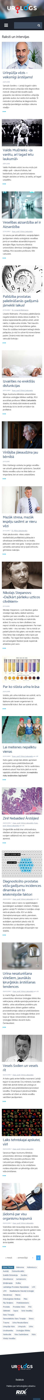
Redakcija (20, 1379)
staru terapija (8, 1314)
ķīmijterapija (7, 1283)
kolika (18, 1283)
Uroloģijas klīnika (23, 1330)
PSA (29, 1306)
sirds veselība (26, 1310)
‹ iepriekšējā (22, 1258)
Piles (25, 1299)
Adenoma (20, 1267)
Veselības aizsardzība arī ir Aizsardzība (22, 225)
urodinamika (8, 1330)
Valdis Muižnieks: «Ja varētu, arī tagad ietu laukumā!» (18, 154)
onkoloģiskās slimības (11, 1299)
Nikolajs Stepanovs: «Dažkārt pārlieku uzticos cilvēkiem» (21, 597)
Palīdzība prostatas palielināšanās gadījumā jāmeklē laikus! (20, 301)
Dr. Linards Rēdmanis (20, 310)
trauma (6, 1322)
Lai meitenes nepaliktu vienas (19, 749)
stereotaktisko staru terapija (14, 1318)
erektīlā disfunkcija (10, 1275)
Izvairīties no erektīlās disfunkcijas (19, 383)
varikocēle (7, 1334)
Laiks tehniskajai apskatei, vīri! (21, 1142)
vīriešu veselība (9, 1338)
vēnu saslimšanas (21, 1334)
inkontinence (8, 1279)
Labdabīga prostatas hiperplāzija (16, 1287)
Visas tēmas (8, 1267)
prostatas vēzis (19, 1306)
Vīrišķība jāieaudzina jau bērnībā (20, 455)
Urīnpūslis (22, 1326)
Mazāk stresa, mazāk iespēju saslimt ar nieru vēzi (20, 521)
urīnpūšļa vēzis (9, 1326)
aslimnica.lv (32, 1267)
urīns (31, 1326)
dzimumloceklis (18, 1271)
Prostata (6, 1306)
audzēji (6, 1271)
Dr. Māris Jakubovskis (19, 530)
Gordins (24, 1275)
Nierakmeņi (7, 1294)
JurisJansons (21, 1279)
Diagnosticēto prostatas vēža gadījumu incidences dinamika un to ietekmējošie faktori (22, 888)
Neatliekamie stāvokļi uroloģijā (22, 1291)
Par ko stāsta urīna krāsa (21, 687)
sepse (15, 1310)
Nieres (17, 1294)
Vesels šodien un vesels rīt (20, 1068)
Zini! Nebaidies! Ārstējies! (21, 818)
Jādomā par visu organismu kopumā (17, 1216)
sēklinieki (6, 1310)
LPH (4, 1291)
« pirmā (8, 1258)
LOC (33, 1287)
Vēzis (34, 1334)
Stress (31, 1318)
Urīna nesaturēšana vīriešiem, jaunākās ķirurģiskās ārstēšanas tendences (19, 980)
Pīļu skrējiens (8, 1302)
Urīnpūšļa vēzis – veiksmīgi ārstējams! (18, 75)
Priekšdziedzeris (22, 1302)
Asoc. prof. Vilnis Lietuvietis (22, 231)
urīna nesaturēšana (20, 1322)
